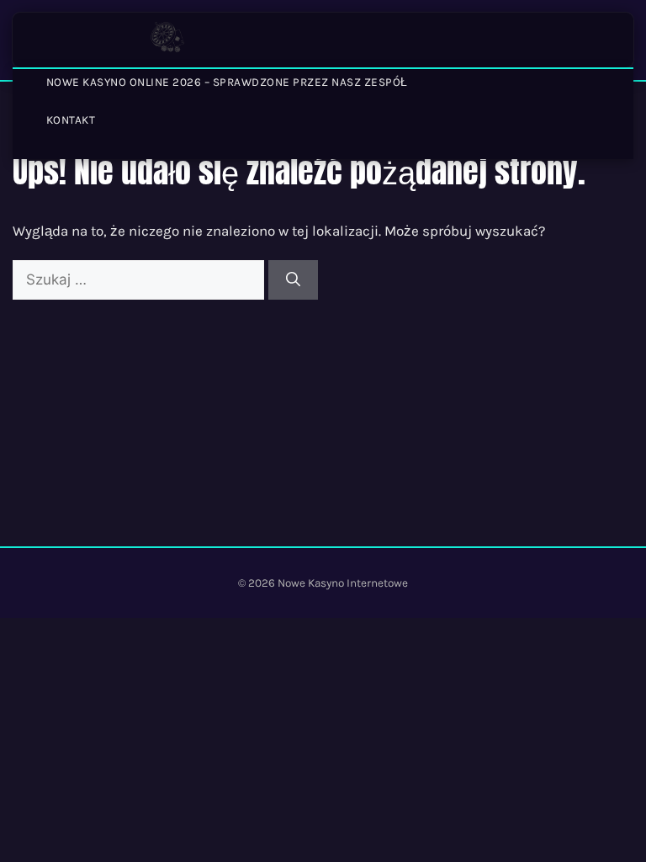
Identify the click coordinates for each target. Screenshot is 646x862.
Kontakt (71, 120)
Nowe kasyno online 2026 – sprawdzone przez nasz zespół (227, 82)
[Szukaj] (293, 280)
